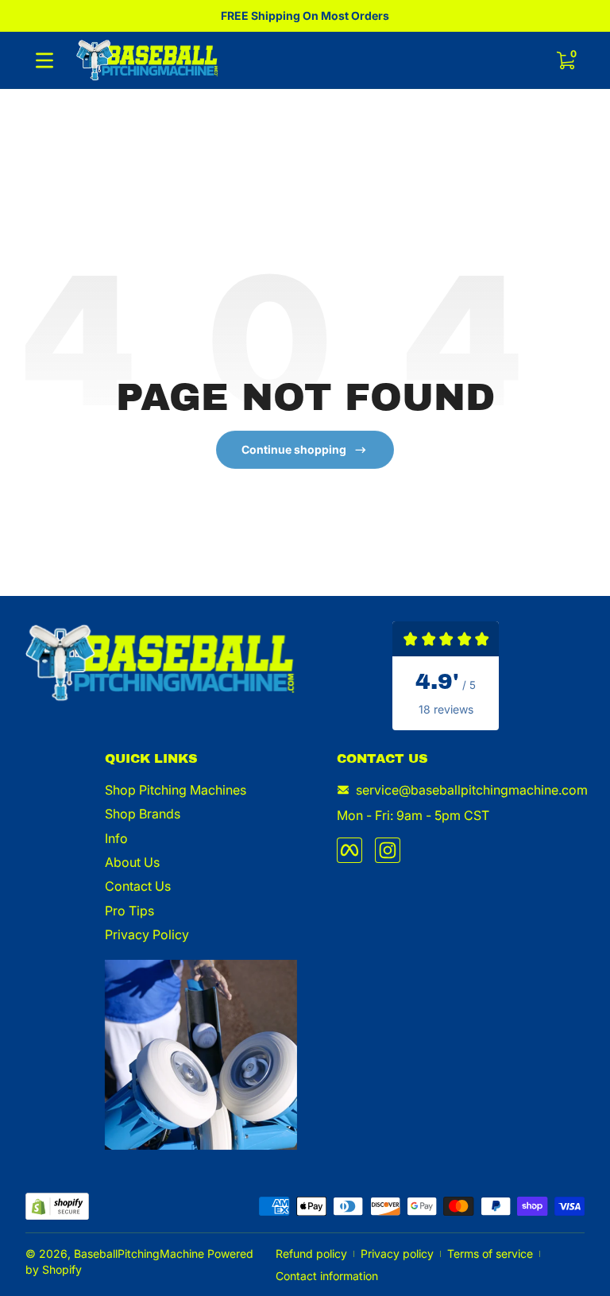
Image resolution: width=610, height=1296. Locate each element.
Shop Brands (142, 814)
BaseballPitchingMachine (139, 1253)
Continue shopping (293, 449)
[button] (565, 60)
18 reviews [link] (446, 709)
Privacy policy (397, 1253)
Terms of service (490, 1253)
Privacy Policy (147, 934)
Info (116, 838)
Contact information (327, 1275)
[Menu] (44, 60)
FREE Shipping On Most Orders (305, 15)
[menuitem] (201, 790)
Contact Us (138, 886)
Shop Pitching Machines (175, 790)
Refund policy (311, 1253)
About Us (132, 862)
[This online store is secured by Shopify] (57, 1207)
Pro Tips (129, 911)
